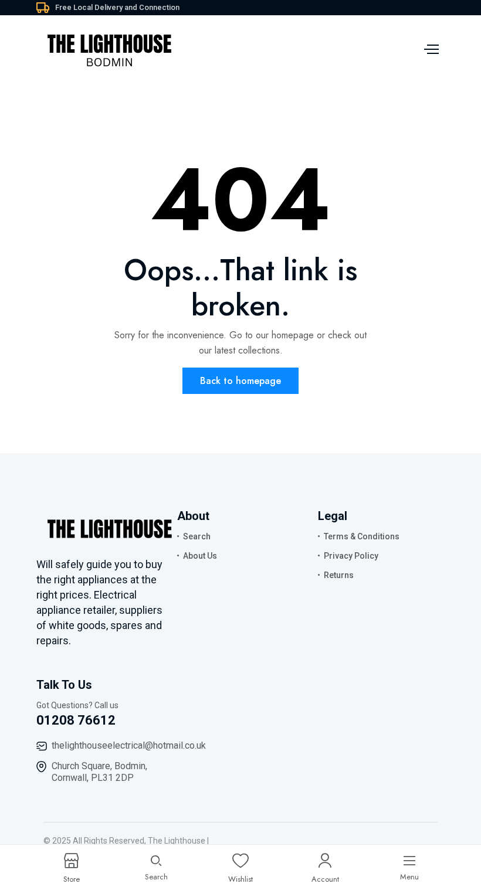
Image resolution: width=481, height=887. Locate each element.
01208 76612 (76, 720)
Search (197, 536)
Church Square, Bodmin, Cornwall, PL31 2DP (99, 771)
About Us (200, 555)
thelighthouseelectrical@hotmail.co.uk (129, 745)
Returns (339, 575)
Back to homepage (240, 381)
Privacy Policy (351, 555)
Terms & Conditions (361, 536)
